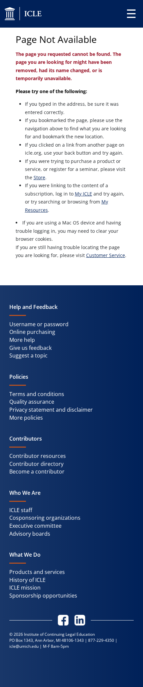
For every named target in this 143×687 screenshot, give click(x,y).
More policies (26, 417)
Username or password (39, 324)
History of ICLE (27, 580)
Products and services (37, 572)
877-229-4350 (101, 640)
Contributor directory (36, 464)
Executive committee (35, 525)
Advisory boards (29, 533)
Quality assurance (31, 401)
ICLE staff (20, 510)
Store (39, 177)
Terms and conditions (36, 394)
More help (22, 340)
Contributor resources (37, 456)
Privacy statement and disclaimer (51, 409)
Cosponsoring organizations (44, 517)
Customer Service (105, 255)
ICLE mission (25, 587)
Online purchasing (32, 332)
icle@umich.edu (24, 646)
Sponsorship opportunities (43, 595)
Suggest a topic (28, 355)
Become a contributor (37, 471)
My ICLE (83, 194)
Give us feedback (30, 347)
